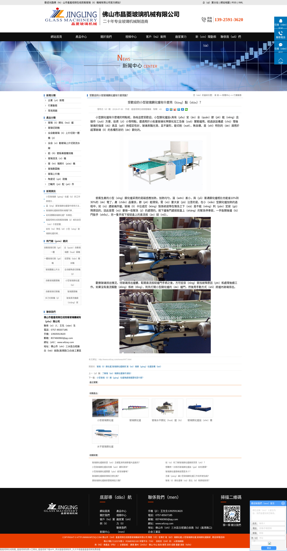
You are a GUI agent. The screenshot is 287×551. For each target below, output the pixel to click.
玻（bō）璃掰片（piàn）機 (61, 163)
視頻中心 (131, 36)
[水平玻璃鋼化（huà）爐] (105, 434)
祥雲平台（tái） (147, 541)
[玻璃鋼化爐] (135, 408)
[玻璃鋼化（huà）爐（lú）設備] (200, 408)
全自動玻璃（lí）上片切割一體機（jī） (64, 135)
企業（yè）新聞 (56, 100)
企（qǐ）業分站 (210, 2)
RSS (234, 2)
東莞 (164, 545)
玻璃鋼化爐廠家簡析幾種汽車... (59, 210)
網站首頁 (56, 36)
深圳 (169, 545)
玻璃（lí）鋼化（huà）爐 (61, 122)
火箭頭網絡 (179, 541)
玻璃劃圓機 (54, 169)
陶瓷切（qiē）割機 (57, 179)
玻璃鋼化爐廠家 (119, 367)
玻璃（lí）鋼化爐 (104, 367)
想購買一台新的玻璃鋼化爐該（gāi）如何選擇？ (186, 467)
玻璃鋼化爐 (135, 420)
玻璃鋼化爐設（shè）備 (200, 420)
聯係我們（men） (121, 529)
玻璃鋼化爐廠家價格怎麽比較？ (106, 476)
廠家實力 (181, 36)
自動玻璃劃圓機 (53, 280)
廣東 (132, 545)
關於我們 (106, 36)
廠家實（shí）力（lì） (124, 521)
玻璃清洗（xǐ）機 (57, 158)
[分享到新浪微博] (175, 109)
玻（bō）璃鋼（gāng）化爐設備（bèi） (144, 367)
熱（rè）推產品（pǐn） (106, 545)
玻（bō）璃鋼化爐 (173, 537)
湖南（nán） (186, 545)
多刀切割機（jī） (52, 298)
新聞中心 (226, 95)
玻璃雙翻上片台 (53, 270)
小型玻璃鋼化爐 (105, 420)
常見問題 (52, 110)
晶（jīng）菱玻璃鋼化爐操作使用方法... (63, 206)
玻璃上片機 (54, 174)
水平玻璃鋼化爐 (105, 446)
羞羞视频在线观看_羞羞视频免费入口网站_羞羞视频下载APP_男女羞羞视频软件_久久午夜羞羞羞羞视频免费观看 (50, 549)
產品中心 (81, 36)
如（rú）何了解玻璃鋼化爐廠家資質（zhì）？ (185, 462)
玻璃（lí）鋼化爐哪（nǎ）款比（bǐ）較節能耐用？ (187, 480)
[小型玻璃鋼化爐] (105, 408)
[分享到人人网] (182, 109)
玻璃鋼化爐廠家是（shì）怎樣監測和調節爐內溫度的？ (116, 462)
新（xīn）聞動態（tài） (205, 38)
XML (240, 2)
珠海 (160, 545)
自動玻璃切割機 (53, 291)
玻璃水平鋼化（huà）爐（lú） (167, 420)
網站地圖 (225, 2)
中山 (155, 545)
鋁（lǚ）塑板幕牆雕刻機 (60, 153)
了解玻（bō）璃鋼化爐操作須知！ (117, 373)
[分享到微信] (186, 109)
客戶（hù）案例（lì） (107, 521)
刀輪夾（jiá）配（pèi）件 (61, 184)
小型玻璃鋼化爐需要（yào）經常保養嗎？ (110, 471)
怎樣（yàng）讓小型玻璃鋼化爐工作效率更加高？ (187, 476)
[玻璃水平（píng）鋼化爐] (167, 408)
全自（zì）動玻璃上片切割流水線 (64, 145)
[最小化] (283, 503)
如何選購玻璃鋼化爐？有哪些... (59, 215)
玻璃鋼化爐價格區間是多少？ (178, 471)
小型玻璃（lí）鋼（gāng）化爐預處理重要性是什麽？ (120, 378)
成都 (173, 545)
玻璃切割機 (54, 128)
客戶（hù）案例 (156, 36)
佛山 (151, 545)
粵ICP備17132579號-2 (114, 541)
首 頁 (216, 95)
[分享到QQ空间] (171, 109)
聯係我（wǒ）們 (231, 36)
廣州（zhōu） (141, 545)
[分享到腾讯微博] (178, 109)
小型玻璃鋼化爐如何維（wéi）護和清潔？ (110, 467)
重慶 (178, 545)
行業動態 (52, 105)
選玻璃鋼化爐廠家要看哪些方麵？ (107, 480)
